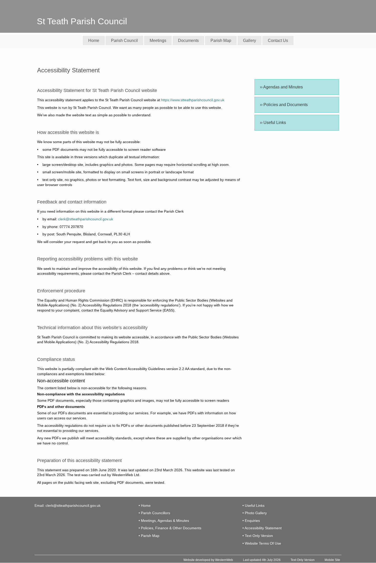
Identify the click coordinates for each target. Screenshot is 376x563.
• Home (145, 505)
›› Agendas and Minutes (281, 87)
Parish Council (124, 40)
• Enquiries (251, 521)
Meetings (158, 40)
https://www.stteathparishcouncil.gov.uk (192, 100)
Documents (188, 40)
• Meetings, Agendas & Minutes (164, 521)
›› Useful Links (273, 122)
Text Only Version (303, 560)
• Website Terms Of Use (261, 543)
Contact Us (278, 40)
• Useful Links (253, 505)
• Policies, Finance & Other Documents (170, 528)
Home (93, 40)
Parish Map (221, 40)
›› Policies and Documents (284, 104)
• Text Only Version (257, 536)
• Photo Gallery (254, 513)
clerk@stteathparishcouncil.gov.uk (85, 219)
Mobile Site (332, 560)
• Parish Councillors (154, 513)
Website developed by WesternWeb (208, 560)
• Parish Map (149, 536)
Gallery (249, 40)
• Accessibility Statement (262, 528)
